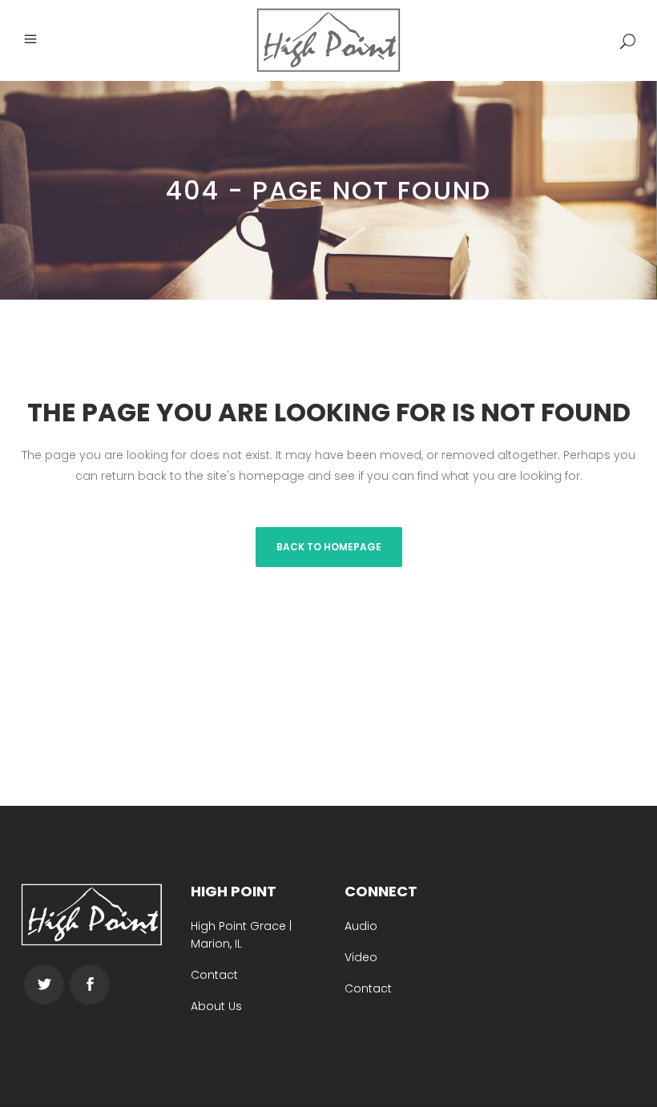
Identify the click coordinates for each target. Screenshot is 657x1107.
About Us (216, 1006)
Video (361, 957)
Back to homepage (328, 547)
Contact (214, 975)
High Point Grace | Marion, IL (241, 935)
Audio (361, 926)
